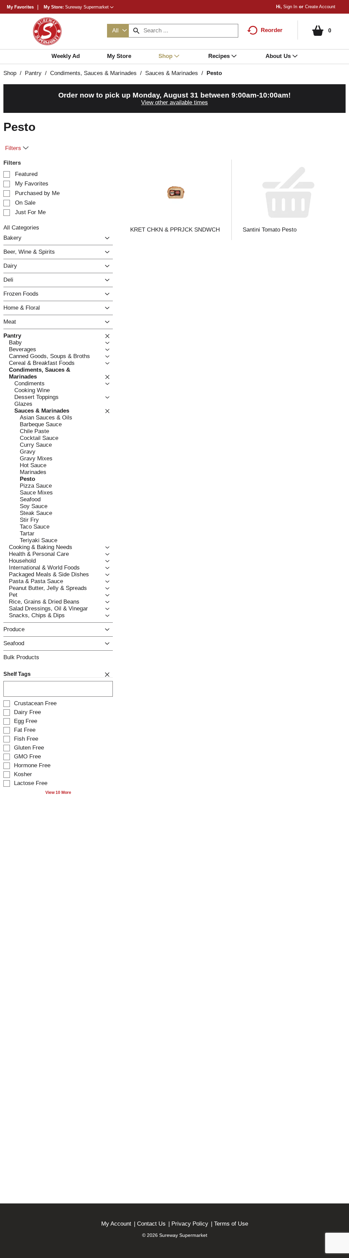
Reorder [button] (272, 30)
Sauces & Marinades (171, 73)
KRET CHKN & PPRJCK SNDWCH (175, 229)
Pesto (214, 73)
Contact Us (151, 1223)
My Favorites (20, 7)
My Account (116, 1223)
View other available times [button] (174, 102)
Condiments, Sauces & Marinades (93, 73)
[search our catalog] (136, 31)
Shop (9, 73)
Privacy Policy (189, 1223)
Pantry (33, 73)
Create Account (320, 6)
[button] (89, 7)
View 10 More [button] (58, 792)
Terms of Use (231, 1223)
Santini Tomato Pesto (270, 229)
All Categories (21, 227)
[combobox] (118, 31)
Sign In (290, 6)
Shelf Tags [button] (17, 674)
